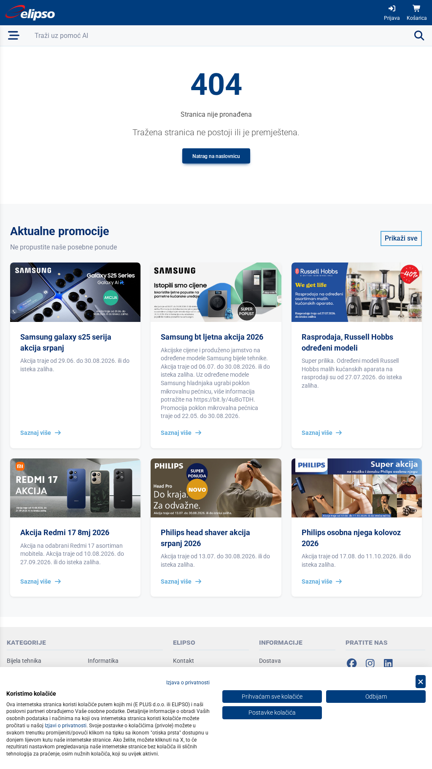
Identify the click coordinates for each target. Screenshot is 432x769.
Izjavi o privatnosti (65, 726)
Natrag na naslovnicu (216, 156)
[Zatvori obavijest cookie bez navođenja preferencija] (421, 681)
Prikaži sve (401, 238)
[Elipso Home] (30, 13)
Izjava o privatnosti (188, 683)
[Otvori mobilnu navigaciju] (14, 35)
